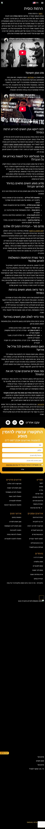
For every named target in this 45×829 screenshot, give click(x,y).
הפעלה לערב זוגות (15, 496)
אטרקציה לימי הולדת (14, 483)
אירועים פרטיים (38, 500)
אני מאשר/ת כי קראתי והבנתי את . (23, 465)
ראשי (40, 13)
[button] (42, 2)
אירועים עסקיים (38, 497)
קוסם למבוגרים (38, 566)
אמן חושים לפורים (15, 521)
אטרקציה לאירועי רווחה (35, 526)
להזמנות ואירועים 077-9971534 (22, 440)
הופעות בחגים (16, 517)
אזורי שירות (39, 494)
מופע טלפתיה (38, 562)
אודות (41, 487)
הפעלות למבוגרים (15, 500)
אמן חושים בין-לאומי (36, 231)
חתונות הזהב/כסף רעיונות (12, 505)
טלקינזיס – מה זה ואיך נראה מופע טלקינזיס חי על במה (25, 583)
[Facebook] (8, 422)
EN (37, 3)
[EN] (34, 2)
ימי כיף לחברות (38, 521)
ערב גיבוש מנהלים (37, 543)
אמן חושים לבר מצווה (14, 488)
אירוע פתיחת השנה (36, 574)
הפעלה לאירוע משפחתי (13, 492)
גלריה (41, 490)
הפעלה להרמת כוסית (14, 534)
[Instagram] (14, 422)
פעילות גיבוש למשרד (36, 547)
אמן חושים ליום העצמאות (12, 526)
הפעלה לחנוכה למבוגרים (13, 539)
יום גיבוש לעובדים (37, 530)
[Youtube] (21, 422)
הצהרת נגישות (38, 504)
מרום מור (40, 404)
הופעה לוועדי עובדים (36, 539)
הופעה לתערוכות (15, 530)
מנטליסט (31, 77)
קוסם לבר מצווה (37, 570)
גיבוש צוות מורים (37, 534)
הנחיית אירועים (38, 517)
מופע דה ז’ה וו (38, 557)
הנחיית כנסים (38, 579)
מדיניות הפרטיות (12, 465)
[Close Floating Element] (41, 597)
